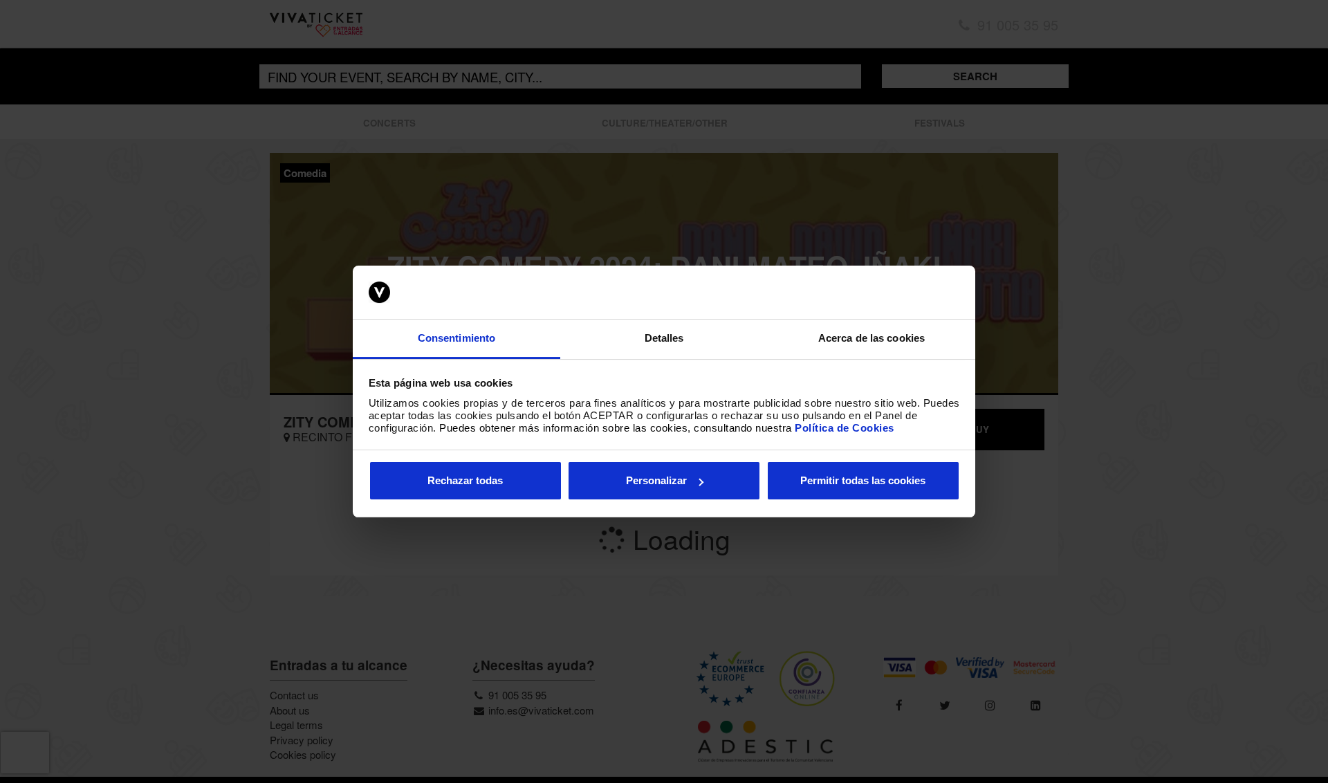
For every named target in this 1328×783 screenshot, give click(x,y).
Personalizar (656, 480)
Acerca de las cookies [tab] (871, 338)
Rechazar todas (465, 480)
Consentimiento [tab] (456, 338)
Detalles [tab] (664, 338)
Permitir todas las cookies (862, 480)
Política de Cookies (844, 428)
